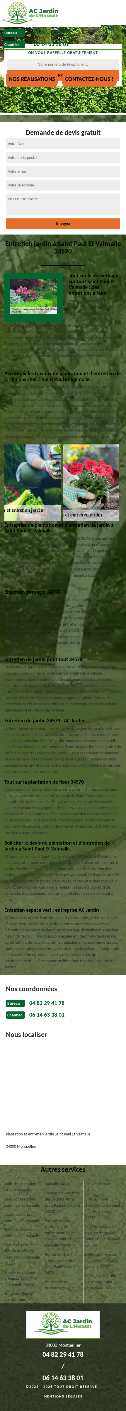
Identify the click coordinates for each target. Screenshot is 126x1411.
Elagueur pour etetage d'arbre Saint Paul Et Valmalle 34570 (102, 1208)
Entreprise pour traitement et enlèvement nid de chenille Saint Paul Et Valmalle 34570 (62, 1233)
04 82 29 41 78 (51, 33)
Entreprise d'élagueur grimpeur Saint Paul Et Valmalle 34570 (22, 1279)
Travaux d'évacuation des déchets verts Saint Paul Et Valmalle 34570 (62, 1202)
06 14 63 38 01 (51, 44)
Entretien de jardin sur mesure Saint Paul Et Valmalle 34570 (102, 1282)
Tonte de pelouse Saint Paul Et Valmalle (22, 1233)
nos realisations (32, 79)
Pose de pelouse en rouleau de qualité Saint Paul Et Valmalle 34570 (103, 1236)
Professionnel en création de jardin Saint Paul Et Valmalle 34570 (62, 1263)
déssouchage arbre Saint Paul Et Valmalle (22, 1202)
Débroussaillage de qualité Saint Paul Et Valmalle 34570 (101, 1260)
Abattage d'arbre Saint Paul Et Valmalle (22, 1218)
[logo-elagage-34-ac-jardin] (50, 13)
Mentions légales (63, 1396)
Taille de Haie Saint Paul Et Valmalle (19, 1187)
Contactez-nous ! (89, 79)
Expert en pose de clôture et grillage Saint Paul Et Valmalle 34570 (22, 1254)
